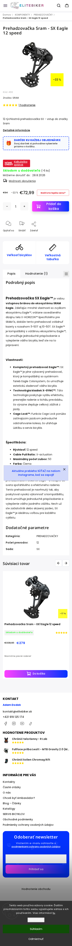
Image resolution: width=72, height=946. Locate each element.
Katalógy (9, 809)
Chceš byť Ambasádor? (19, 798)
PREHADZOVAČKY (47, 536)
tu (54, 913)
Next (66, 563)
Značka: (11, 97)
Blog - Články (12, 803)
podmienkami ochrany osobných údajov (36, 846)
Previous (59, 563)
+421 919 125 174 (13, 717)
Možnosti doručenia (22, 181)
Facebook (5, 723)
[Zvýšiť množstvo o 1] (24, 206)
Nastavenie (36, 920)
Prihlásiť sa (36, 869)
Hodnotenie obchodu (36, 889)
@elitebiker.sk (30, 723)
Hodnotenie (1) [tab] (36, 274)
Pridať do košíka (53, 206)
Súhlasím (36, 929)
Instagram (14, 723)
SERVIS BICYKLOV (14, 814)
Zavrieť (62, 236)
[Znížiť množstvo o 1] (7, 206)
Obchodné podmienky (18, 819)
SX (38, 549)
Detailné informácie (16, 130)
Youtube (22, 723)
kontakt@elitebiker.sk (17, 711)
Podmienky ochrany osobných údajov (28, 825)
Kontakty (9, 782)
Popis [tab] (11, 274)
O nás (7, 792)
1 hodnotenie (27, 105)
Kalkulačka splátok (20, 163)
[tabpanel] (36, 625)
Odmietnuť (36, 939)
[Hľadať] (59, 5)
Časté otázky (12, 787)
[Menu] (5, 5)
